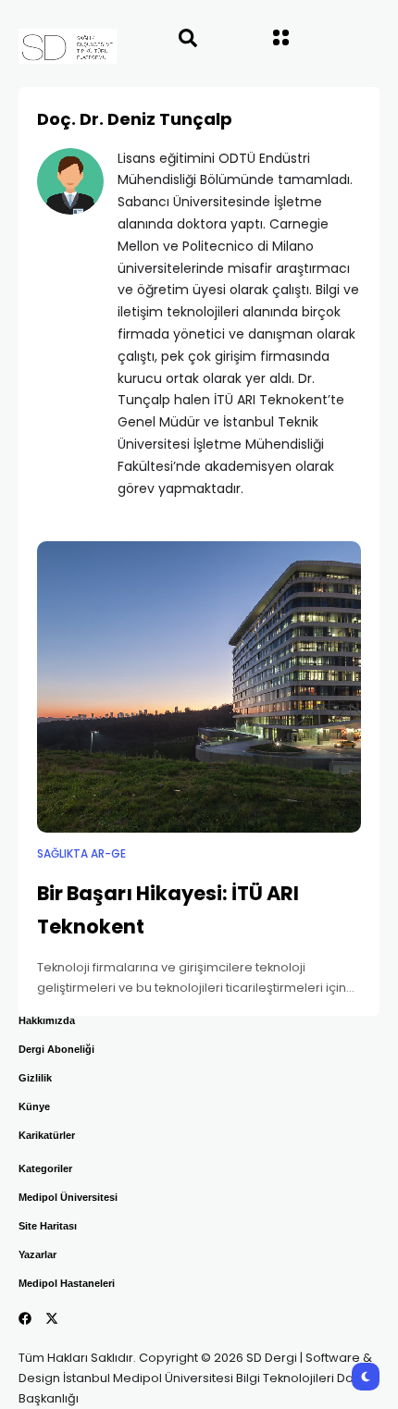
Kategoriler (45, 1168)
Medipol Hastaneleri (67, 1283)
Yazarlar (37, 1254)
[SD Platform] (49, 46)
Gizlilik (35, 1077)
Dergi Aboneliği (56, 1049)
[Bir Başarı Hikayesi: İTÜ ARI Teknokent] (199, 687)
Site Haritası (48, 1225)
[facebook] (25, 1318)
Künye (34, 1106)
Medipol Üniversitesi (68, 1197)
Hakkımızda (47, 1020)
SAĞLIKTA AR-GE (81, 854)
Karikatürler (47, 1135)
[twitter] (51, 1318)
